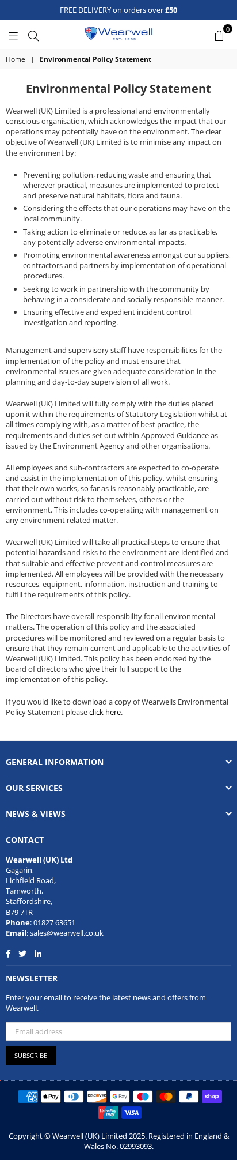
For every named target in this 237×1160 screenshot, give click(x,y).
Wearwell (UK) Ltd (39, 859)
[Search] (33, 34)
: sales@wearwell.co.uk (65, 933)
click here (105, 712)
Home (15, 59)
